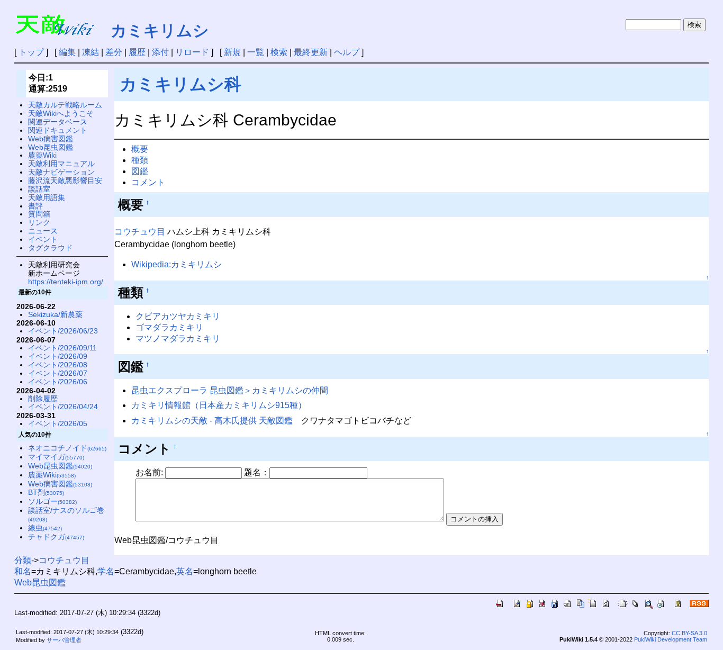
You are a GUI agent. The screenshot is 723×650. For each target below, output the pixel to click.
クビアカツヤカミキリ (177, 316)
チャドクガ (56, 536)
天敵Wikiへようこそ (61, 113)
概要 (139, 149)
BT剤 (46, 492)
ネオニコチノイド (67, 448)
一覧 (255, 52)
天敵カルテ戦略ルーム (65, 105)
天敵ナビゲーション (61, 172)
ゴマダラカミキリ (169, 327)
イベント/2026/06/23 (63, 331)
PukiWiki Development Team (670, 639)
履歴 (137, 52)
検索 (278, 52)
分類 (22, 560)
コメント (148, 182)
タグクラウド (50, 247)
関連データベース (57, 122)
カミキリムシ (160, 30)
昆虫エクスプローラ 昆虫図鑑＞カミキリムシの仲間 (229, 390)
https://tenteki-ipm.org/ (65, 281)
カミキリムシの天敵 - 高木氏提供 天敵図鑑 (212, 420)
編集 (67, 52)
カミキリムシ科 (180, 84)
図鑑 (139, 171)
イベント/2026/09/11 (62, 348)
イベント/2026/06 (57, 381)
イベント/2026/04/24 (63, 406)
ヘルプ (346, 52)
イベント (43, 239)
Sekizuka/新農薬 (55, 314)
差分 (113, 52)
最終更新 (311, 52)
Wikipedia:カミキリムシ (176, 264)
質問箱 (39, 214)
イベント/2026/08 (57, 364)
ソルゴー (52, 501)
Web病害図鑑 (50, 138)
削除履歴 (43, 398)
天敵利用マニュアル (61, 163)
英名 (184, 571)
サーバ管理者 (64, 640)
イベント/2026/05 (57, 423)
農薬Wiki (42, 155)
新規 (232, 52)
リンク (39, 222)
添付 (160, 52)
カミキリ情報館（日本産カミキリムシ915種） (218, 405)
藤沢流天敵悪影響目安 (65, 180)
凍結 (90, 52)
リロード (192, 52)
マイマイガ (56, 457)
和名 (22, 571)
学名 (105, 571)
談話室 (39, 189)
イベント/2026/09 (57, 356)
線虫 (45, 527)
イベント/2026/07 (57, 373)
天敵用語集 (46, 197)
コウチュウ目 (139, 231)
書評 (35, 206)
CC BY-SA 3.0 (689, 633)
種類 (139, 160)
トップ (31, 52)
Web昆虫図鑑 (50, 147)
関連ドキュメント (57, 130)
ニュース (43, 231)
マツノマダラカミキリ (177, 338)
